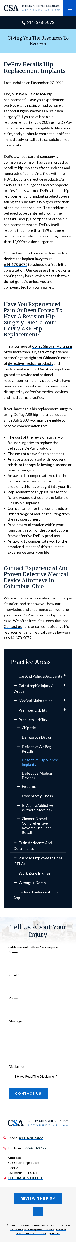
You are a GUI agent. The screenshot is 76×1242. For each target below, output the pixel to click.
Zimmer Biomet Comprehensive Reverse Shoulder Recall (36, 825)
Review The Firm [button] (38, 1199)
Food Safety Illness (37, 795)
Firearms (29, 786)
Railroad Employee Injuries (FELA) (37, 861)
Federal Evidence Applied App (37, 895)
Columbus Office (25, 1178)
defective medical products (30, 363)
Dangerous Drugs (36, 737)
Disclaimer (16, 1066)
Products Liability (33, 719)
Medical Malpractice (36, 700)
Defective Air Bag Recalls (36, 748)
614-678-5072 (40, 22)
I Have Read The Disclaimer (36, 1076)
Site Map (29, 1229)
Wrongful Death (32, 882)
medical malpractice (20, 369)
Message (15, 1021)
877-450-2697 (35, 1148)
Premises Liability (33, 710)
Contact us (13, 626)
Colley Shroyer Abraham (29, 1225)
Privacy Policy (45, 1229)
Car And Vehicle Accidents (40, 676)
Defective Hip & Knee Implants (40, 762)
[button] (69, 8)
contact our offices (54, 133)
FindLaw (55, 1233)
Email (14, 975)
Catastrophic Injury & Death (33, 688)
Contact (10, 253)
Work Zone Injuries (34, 873)
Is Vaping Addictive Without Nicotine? (37, 807)
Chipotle (29, 727)
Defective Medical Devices (37, 775)
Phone (13, 998)
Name (13, 952)
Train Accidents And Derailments (32, 845)
